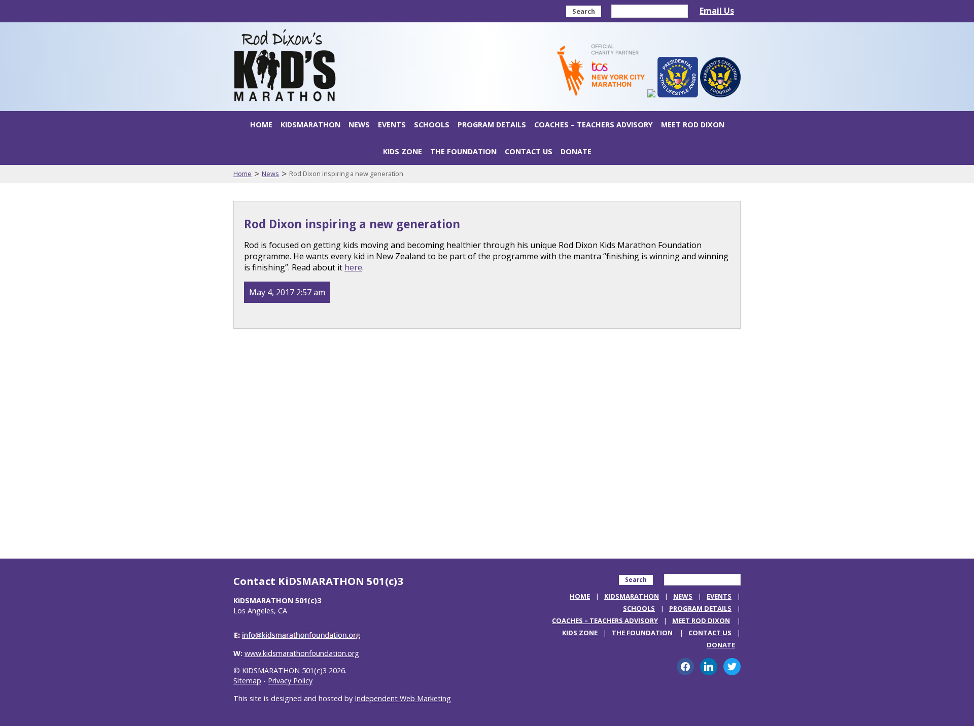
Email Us (717, 10)
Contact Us (528, 151)
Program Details (492, 124)
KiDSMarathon (310, 124)
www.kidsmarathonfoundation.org (302, 653)
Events (392, 124)
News (359, 124)
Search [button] (583, 11)
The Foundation (463, 151)
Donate (576, 151)
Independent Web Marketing (403, 698)
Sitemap (247, 680)
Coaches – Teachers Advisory (593, 124)
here (353, 267)
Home (261, 124)
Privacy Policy (290, 680)
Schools (431, 124)
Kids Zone (402, 151)
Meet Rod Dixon (692, 124)
